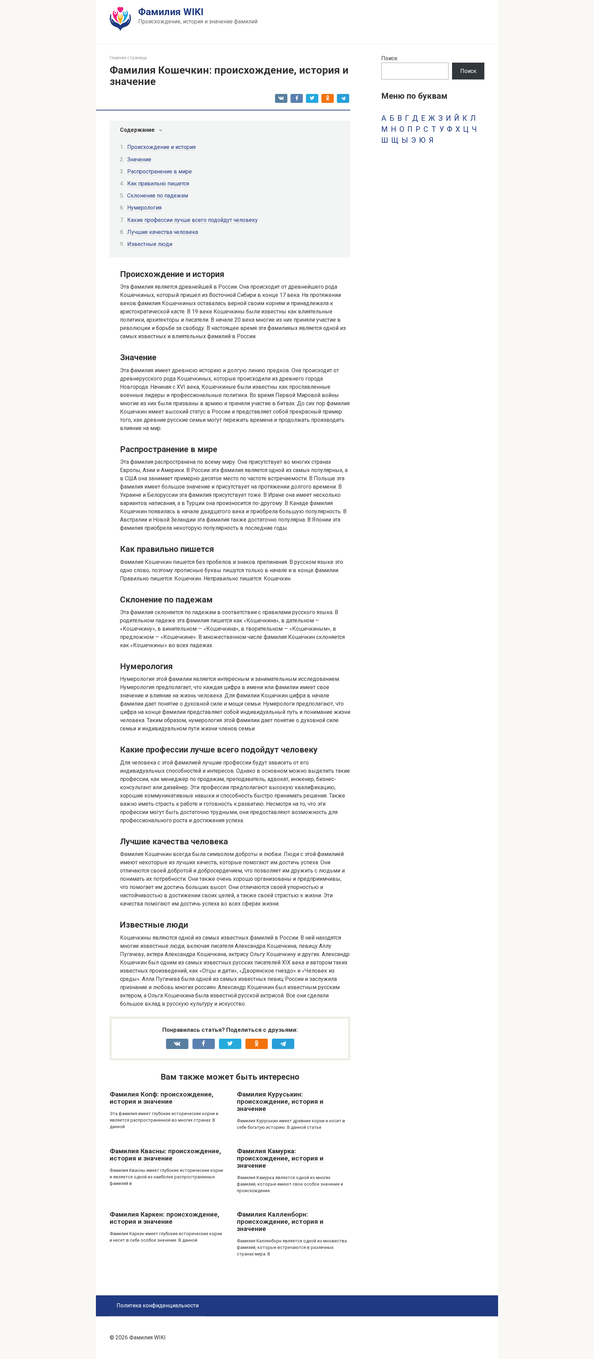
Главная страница (128, 57)
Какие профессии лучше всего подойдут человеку (192, 220)
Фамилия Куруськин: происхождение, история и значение (280, 1101)
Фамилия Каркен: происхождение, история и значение (164, 1218)
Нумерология (144, 207)
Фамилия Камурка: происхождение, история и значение (280, 1158)
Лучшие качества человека (162, 232)
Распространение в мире (159, 171)
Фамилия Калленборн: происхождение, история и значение (280, 1221)
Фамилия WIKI (171, 12)
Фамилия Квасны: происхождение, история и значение (165, 1154)
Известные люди (149, 244)
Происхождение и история (161, 147)
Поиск (389, 58)
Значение (139, 159)
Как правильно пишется (158, 183)
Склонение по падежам (157, 195)
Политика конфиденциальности (158, 1305)
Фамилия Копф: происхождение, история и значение (161, 1097)
